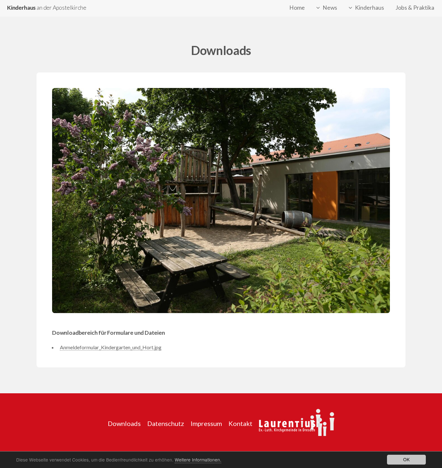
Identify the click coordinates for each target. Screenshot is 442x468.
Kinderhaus (369, 7)
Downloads (124, 423)
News (330, 7)
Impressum (206, 423)
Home (297, 7)
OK (406, 459)
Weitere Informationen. (198, 459)
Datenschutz (165, 423)
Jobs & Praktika (414, 7)
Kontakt (240, 423)
